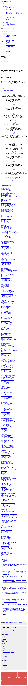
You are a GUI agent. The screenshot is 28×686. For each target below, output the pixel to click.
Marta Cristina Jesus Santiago (7, 448)
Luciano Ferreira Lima (5, 412)
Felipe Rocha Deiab (5, 310)
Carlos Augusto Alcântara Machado (8, 244)
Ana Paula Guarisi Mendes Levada (8, 206)
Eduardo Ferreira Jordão (6, 290)
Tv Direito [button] (5, 22)
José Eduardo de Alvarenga (6, 369)
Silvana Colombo (4, 531)
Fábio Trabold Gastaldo (6, 306)
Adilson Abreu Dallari (5, 188)
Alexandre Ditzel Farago (6, 195)
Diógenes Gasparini (5, 276)
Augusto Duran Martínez (6, 230)
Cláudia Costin (4, 254)
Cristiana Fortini (4, 260)
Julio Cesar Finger (4, 386)
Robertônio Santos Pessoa (6, 512)
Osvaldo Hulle (4, 464)
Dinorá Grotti (3, 273)
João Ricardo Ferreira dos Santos (8, 360)
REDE (4, 639)
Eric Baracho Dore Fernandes (7, 294)
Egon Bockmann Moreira (6, 292)
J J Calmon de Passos (5, 351)
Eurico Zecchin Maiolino (6, 297)
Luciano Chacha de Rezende (7, 409)
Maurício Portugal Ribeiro (6, 451)
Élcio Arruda (3, 300)
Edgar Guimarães (4, 279)
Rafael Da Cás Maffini (5, 483)
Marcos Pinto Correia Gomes (7, 442)
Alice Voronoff (4, 200)
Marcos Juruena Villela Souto (7, 440)
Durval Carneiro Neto (5, 278)
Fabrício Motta (4, 302)
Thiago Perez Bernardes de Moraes (8, 542)
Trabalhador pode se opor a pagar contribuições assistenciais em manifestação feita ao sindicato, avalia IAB (14, 588)
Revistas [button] (5, 6)
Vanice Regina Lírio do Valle (7, 547)
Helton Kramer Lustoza (6, 342)
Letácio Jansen (4, 402)
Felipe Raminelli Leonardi (6, 308)
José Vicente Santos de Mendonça (8, 377)
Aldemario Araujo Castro (6, 192)
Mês (4, 561)
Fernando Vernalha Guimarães (7, 316)
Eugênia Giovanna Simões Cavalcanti (9, 295)
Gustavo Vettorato (4, 340)
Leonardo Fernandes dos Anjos (7, 398)
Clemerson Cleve (4, 257)
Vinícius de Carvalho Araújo (7, 548)
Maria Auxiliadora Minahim (7, 445)
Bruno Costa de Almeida (6, 237)
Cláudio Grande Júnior (5, 255)
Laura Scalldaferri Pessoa (6, 391)
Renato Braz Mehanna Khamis (7, 499)
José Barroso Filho (5, 366)
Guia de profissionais (7, 25)
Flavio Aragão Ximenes (6, 318)
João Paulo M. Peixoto (5, 359)
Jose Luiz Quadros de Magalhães (8, 364)
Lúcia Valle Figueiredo (5, 424)
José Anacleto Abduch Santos (7, 365)
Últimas (5, 559)
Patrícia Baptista (4, 468)
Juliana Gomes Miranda (6, 382)
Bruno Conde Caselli (5, 236)
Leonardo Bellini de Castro (6, 396)
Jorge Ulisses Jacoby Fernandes (7, 362)
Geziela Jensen (4, 329)
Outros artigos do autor (8, 90)
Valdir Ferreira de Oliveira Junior (8, 544)
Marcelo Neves (4, 431)
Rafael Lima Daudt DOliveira (7, 484)
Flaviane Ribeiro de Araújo (6, 317)
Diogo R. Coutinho (5, 275)
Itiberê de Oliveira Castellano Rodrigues (9, 350)
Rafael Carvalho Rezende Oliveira (8, 482)
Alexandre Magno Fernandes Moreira (9, 198)
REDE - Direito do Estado (11, 11)
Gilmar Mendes (4, 332)
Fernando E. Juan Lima (6, 313)
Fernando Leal (4, 314)
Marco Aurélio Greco (5, 436)
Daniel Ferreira (4, 265)
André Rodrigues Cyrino (6, 219)
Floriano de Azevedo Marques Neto (8, 324)
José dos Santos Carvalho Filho (7, 367)
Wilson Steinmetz (4, 555)
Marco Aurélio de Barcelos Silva (8, 435)
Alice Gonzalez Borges (6, 199)
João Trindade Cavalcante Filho (7, 361)
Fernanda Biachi (4, 311)
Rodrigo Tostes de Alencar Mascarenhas (9, 517)
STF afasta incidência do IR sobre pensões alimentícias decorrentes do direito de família (15, 605)
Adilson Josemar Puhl (5, 189)
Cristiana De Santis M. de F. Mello (8, 259)
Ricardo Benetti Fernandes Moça (8, 504)
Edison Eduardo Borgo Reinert (7, 280)
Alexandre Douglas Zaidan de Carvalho (9, 196)
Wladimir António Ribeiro (6, 557)
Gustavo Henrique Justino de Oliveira (9, 339)
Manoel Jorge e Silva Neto (6, 426)
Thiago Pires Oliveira (5, 543)
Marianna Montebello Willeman (7, 447)
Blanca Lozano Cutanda (6, 233)
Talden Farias (3, 535)
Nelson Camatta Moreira (6, 461)
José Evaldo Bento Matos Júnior (7, 370)
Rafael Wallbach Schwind (6, 489)
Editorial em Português (5, 286)
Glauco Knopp (4, 334)
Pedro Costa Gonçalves (6, 479)
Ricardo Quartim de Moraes (7, 507)
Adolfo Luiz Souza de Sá (6, 190)
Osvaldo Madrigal (4, 466)
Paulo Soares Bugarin (5, 477)
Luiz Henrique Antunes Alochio (7, 418)
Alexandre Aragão (4, 194)
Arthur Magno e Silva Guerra (7, 228)
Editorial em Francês (5, 283)
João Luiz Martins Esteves (6, 358)
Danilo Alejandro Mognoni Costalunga (9, 270)
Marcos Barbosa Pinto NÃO (7, 437)
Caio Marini (3, 239)
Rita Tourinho (4, 510)
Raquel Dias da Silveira (6, 492)
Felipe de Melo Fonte (5, 307)
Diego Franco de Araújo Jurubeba (8, 271)
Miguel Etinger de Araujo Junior (7, 456)
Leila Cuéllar (3, 393)
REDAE (5, 641)
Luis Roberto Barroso (5, 414)
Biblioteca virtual (9, 46)
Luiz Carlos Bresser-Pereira (6, 415)
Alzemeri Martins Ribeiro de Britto (8, 204)
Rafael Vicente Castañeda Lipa (7, 488)
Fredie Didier (3, 327)
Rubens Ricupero (4, 522)
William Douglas (4, 554)
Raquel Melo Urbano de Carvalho (8, 493)
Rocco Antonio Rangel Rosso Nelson (9, 514)
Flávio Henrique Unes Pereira (7, 322)
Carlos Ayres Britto (5, 246)
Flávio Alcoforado (4, 319)
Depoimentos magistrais (11, 24)
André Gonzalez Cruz (5, 214)
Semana (5, 560)
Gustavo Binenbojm (5, 338)
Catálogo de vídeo (7, 650)
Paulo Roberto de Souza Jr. (6, 476)
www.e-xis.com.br (4, 679)
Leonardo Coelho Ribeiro (6, 397)
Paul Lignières (4, 471)
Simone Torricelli (4, 532)
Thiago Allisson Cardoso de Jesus (8, 539)
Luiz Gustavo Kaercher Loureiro (8, 417)
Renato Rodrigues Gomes (6, 501)
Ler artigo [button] (3, 88)
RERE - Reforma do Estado (12, 12)
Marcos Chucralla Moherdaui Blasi (8, 439)
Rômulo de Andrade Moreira (7, 521)
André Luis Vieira (4, 215)
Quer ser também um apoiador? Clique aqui (13, 622)
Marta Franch (3, 450)
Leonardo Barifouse (5, 394)
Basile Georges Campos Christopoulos (9, 231)
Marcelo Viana (4, 434)
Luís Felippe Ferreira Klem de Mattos (9, 421)
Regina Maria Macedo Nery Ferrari (8, 496)
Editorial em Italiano (5, 285)
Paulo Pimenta (4, 473)
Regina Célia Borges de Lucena (7, 495)
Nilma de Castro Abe (5, 462)
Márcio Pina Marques (5, 455)
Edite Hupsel (3, 281)
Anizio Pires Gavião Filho (6, 224)
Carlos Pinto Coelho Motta (6, 247)
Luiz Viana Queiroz (5, 419)
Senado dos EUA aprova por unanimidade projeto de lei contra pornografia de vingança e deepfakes (15, 568)
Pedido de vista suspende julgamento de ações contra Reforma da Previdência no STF (14, 580)
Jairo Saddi (3, 354)
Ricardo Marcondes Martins (7, 506)
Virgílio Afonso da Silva (6, 549)
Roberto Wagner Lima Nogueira (7, 511)
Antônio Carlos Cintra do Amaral (8, 226)
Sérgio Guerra (4, 528)
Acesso (5, 33)
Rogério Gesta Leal (5, 519)
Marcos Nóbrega (4, 441)
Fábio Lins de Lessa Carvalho (7, 303)
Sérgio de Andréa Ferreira (6, 526)
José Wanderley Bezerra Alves (7, 378)
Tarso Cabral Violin (5, 536)
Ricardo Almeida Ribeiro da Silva (8, 503)
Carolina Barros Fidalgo (6, 248)
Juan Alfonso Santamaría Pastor (7, 380)
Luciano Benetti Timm (5, 408)
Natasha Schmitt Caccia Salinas (7, 460)
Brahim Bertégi (4, 235)
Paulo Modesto (4, 472)
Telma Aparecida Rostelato (6, 537)
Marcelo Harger (4, 429)
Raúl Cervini (3, 494)
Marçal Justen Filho (5, 444)
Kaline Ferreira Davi (5, 388)
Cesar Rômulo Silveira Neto (7, 253)
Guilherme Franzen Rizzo (6, 337)
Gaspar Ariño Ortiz (5, 328)
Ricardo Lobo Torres (5, 505)
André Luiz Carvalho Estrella (7, 216)
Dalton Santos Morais (5, 264)
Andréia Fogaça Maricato (6, 222)
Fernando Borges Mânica (6, 312)
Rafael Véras (3, 487)
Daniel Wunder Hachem (6, 269)
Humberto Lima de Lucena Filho (8, 346)
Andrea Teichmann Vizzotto (7, 211)
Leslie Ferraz (3, 401)
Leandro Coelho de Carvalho (7, 392)
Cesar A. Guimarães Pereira (6, 252)
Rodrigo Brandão (4, 516)
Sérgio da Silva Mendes (6, 525)
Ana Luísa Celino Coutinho (6, 205)
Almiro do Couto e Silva (6, 203)
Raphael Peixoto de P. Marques (7, 490)
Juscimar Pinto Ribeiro (5, 387)
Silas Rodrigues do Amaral (6, 530)
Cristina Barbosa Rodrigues (6, 263)
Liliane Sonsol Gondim (6, 404)
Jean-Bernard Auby (5, 355)
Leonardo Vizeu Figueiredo (6, 399)
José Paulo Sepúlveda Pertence (7, 373)
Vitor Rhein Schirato (5, 552)
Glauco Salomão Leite (5, 335)
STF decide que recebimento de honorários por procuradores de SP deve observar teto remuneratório (14, 596)
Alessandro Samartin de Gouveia (8, 193)
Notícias (8, 42)
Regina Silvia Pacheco (5, 498)
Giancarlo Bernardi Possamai (7, 330)
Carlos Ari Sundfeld (5, 243)
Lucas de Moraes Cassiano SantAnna (9, 407)
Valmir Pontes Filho (5, 546)
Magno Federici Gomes (6, 425)
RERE (4, 640)
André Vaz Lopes (4, 221)
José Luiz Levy (4, 372)
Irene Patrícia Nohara (5, 349)
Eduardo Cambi (4, 287)
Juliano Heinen (4, 385)
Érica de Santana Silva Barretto (7, 301)
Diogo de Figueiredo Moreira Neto (8, 274)
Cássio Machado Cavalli (6, 249)
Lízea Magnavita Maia (5, 405)
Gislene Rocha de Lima (6, 333)
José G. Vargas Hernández (6, 371)
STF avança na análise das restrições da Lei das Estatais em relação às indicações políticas (15, 593)
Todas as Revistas (10, 7)
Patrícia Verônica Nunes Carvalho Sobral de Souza (11, 469)
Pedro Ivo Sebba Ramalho (6, 480)
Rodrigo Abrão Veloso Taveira (7, 515)
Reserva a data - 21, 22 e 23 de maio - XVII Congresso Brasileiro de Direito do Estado (15, 565)
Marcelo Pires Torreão (5, 432)
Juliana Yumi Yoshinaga (6, 383)
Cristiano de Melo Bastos (6, 262)
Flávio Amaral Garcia (5, 321)
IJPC (4, 646)
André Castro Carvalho (6, 212)
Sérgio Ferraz (3, 527)
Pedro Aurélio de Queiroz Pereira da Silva (10, 478)
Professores (5, 3)
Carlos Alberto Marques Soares (7, 241)
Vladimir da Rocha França (6, 553)
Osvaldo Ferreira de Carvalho (7, 463)
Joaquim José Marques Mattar (7, 356)
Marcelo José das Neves (6, 430)
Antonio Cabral (4, 225)
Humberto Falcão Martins (6, 345)
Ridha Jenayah (4, 509)
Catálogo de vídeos (10, 23)
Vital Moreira (3, 551)
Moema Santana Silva (5, 457)
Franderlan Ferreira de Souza (7, 326)
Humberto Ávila (4, 344)
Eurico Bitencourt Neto (6, 296)
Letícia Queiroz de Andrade (6, 403)
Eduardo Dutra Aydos (5, 289)
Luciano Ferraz (4, 410)
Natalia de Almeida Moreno (6, 458)
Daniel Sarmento (4, 268)
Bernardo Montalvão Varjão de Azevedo (9, 232)
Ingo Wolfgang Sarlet (5, 348)
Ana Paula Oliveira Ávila (6, 208)
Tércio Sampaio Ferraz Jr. (6, 538)
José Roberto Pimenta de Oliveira (8, 375)
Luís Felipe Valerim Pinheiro (7, 420)
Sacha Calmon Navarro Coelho (7, 523)
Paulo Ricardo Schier (5, 474)
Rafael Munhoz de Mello (6, 485)
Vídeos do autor (6, 91)
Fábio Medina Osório (5, 305)
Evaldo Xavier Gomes (5, 298)
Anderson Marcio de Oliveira (7, 209)
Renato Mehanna (4, 500)
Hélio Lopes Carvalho (5, 343)
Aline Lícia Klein (4, 201)
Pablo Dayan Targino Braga (7, 467)
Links (7, 47)
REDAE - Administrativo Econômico (14, 13)
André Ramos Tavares (5, 217)
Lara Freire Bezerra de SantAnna (8, 389)
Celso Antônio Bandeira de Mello (8, 251)
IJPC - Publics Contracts (11, 17)
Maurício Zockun (4, 452)
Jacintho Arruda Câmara (6, 353)
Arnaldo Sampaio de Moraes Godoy (8, 227)
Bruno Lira (3, 238)
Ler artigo (14, 103)
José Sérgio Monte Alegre (6, 376)
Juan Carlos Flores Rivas (6, 381)
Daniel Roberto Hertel (5, 267)
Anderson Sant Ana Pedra (6, 210)
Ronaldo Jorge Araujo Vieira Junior (8, 520)
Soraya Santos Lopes (5, 533)
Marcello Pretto (4, 428)
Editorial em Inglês (5, 284)
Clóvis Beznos (4, 258)
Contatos (8, 51)
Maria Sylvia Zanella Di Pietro (7, 446)
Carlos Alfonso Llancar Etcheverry (8, 242)
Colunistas (5, 5)
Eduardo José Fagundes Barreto (7, 291)
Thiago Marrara (4, 541)
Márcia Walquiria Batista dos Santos (8, 453)
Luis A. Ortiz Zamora (5, 413)
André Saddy (3, 220)
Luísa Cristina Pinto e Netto (6, 423)
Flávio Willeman (4, 323)
